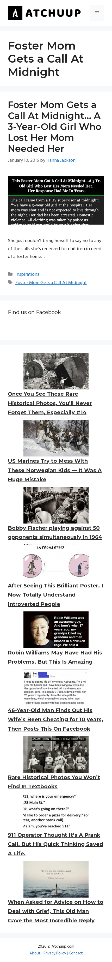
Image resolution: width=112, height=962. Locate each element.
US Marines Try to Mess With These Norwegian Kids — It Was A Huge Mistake (55, 470)
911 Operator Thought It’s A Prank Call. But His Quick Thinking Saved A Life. (55, 844)
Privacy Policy (54, 953)
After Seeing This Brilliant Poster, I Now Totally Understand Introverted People (55, 594)
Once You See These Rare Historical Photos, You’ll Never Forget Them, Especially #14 (50, 403)
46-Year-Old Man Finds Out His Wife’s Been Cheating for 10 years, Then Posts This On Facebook (55, 719)
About (35, 953)
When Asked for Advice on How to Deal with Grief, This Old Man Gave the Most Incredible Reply (55, 911)
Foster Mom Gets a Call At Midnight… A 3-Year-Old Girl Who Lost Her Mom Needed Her (54, 126)
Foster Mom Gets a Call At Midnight (51, 283)
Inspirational (28, 274)
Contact (76, 953)
